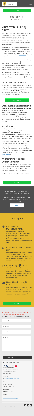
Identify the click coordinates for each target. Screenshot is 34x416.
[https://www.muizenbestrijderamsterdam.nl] (9, 4)
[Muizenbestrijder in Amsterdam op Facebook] (25, 405)
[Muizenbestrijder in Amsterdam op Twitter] (28, 405)
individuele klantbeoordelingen (10, 398)
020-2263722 (17, 10)
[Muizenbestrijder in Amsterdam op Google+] (31, 405)
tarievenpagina (6, 154)
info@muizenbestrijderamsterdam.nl (11, 378)
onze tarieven (22, 55)
